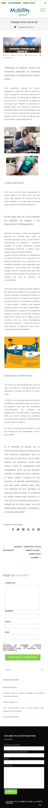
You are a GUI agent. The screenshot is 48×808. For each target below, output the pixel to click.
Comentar (10, 583)
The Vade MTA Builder (11, 717)
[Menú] (43, 8)
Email (8, 622)
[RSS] (45, 3)
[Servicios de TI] (19, 17)
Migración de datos (10, 687)
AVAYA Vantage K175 (10, 702)
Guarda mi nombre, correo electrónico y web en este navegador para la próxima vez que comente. (22, 647)
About (3, 3)
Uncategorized (32, 55)
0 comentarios (8, 58)
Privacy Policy (29, 3)
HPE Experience (14, 3)
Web (7, 632)
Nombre (9, 611)
